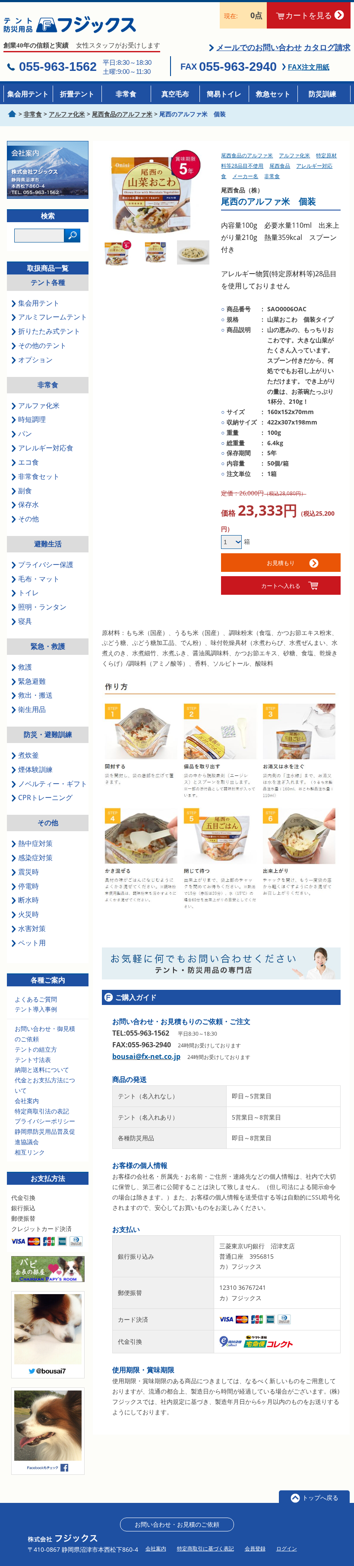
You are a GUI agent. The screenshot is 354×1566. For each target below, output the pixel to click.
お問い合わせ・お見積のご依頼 (177, 1524)
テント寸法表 (33, 1060)
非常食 (126, 94)
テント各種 (48, 282)
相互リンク (30, 1152)
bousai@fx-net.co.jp (146, 1056)
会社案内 (27, 1101)
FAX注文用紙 (308, 67)
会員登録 (255, 1548)
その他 (48, 822)
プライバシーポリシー (45, 1121)
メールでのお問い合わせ (259, 47)
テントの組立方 (36, 1049)
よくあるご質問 (36, 999)
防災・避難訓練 (48, 734)
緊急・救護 (48, 646)
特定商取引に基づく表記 (205, 1548)
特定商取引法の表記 (42, 1111)
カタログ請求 (327, 47)
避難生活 (48, 544)
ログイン (286, 1548)
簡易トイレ (224, 94)
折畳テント (77, 94)
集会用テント (28, 94)
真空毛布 (175, 94)
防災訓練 (322, 94)
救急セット (273, 94)
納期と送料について (42, 1069)
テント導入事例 (36, 1009)
